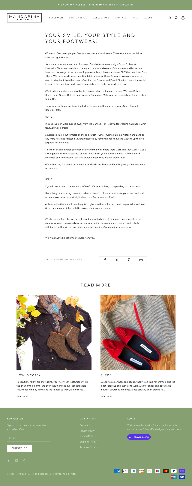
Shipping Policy (88, 441)
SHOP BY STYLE (78, 18)
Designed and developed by (57, 474)
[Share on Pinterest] (129, 259)
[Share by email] (141, 259)
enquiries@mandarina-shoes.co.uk (113, 227)
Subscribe (19, 448)
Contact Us (86, 425)
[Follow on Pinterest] (24, 460)
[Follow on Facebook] (8, 460)
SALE (135, 18)
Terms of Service (89, 447)
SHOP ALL (120, 18)
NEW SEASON (55, 18)
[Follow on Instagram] (16, 460)
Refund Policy (87, 436)
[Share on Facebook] (105, 259)
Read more (22, 396)
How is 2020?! (29, 375)
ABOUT (148, 18)
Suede (106, 375)
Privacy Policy (87, 430)
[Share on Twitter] (117, 259)
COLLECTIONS (101, 18)
